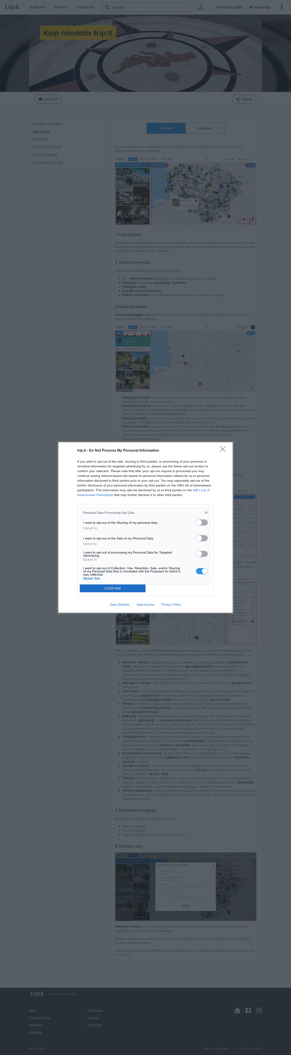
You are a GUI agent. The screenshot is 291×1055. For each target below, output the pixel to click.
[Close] (224, 450)
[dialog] (145, 527)
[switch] (202, 522)
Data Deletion (120, 604)
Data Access (145, 604)
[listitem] (145, 512)
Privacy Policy (171, 604)
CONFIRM (112, 588)
